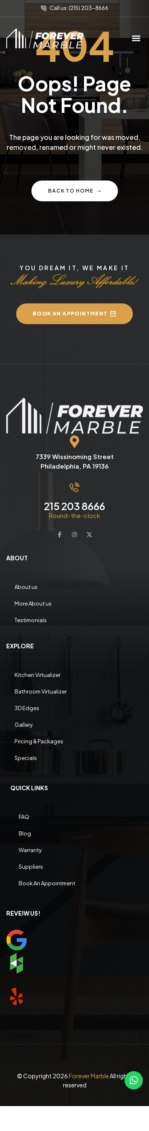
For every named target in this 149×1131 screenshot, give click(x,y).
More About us (33, 603)
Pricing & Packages (38, 741)
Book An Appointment (47, 883)
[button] (136, 38)
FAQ (24, 816)
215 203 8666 (74, 506)
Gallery (23, 724)
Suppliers (31, 866)
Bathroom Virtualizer (40, 691)
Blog (25, 833)
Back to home (71, 191)
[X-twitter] (89, 534)
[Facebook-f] (59, 534)
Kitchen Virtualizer (37, 675)
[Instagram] (74, 534)
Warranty (30, 850)
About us (26, 587)
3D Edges (26, 708)
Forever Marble (89, 1076)
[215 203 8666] (74, 487)
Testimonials (30, 620)
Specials (25, 758)
